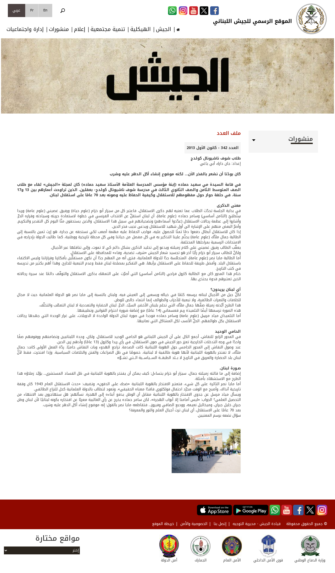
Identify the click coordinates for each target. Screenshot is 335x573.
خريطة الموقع (163, 523)
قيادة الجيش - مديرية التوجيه (257, 523)
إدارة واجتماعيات (25, 29)
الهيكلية (140, 29)
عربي (16, 10)
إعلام (79, 29)
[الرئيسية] (311, 19)
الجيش (163, 29)
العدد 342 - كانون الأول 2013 (213, 147)
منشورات (59, 29)
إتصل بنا (220, 523)
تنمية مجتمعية (108, 29)
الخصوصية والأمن (193, 523)
